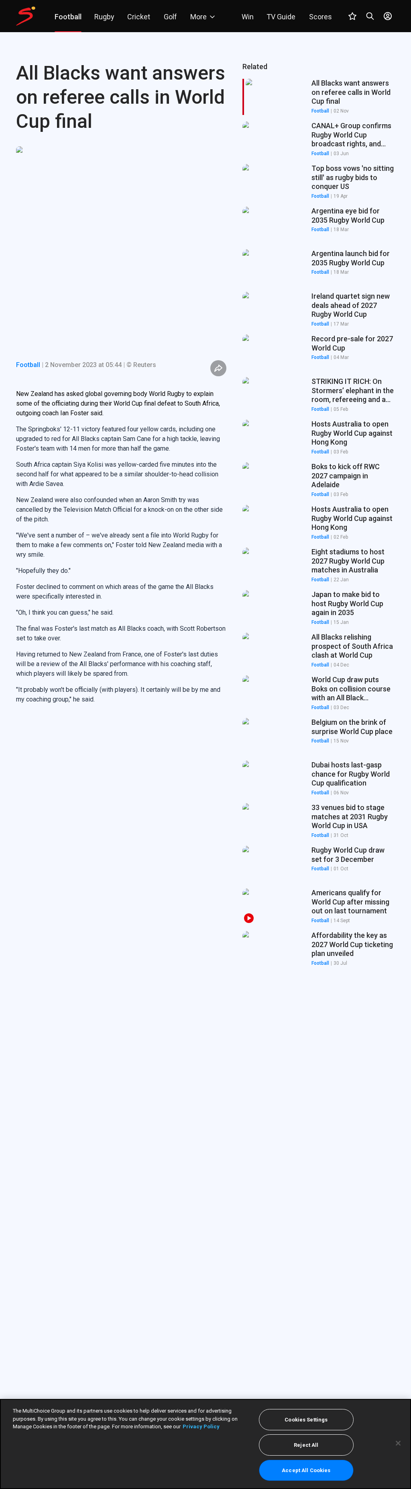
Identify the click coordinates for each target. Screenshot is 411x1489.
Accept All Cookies (306, 1470)
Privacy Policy (201, 1426)
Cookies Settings (306, 1420)
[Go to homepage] (25, 16)
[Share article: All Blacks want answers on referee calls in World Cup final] (218, 368)
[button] (318, 139)
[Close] (398, 1443)
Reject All (306, 1445)
